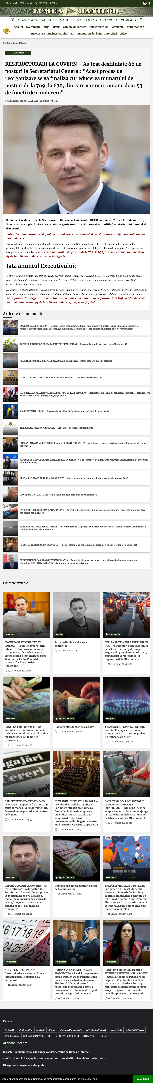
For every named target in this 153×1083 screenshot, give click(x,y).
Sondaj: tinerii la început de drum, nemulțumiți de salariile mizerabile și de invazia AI (54, 1058)
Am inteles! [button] (143, 1079)
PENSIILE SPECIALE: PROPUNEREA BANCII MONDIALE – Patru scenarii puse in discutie (66, 361)
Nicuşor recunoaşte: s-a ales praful (24, 1065)
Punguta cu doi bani (89, 33)
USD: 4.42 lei (10, 3)
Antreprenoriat (98, 27)
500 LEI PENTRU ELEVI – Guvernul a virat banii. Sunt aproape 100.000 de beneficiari (64, 411)
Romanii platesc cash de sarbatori (75, 727)
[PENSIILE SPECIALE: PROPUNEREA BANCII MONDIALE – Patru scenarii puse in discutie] (10, 360)
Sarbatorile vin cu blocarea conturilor (71, 644)
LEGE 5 (53, 3)
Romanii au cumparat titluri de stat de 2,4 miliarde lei (76, 887)
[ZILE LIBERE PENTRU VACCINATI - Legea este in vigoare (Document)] (10, 427)
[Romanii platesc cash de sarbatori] (76, 700)
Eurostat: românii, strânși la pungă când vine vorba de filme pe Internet (46, 1052)
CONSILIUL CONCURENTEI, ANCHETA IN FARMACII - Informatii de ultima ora (61, 377)
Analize (18, 27)
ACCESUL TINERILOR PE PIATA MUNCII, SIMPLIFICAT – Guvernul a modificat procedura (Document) (73, 344)
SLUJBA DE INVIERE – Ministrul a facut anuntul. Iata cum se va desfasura (58, 494)
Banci (56, 27)
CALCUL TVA (41, 3)
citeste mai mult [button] (89, 1079)
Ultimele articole (15, 583)
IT (72, 33)
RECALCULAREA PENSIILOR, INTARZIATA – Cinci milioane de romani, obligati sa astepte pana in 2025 (74, 478)
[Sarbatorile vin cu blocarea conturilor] (76, 615)
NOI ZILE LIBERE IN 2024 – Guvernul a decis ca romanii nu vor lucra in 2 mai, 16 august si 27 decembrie (25, 975)
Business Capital (57, 33)
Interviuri (110, 33)
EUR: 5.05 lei (26, 3)
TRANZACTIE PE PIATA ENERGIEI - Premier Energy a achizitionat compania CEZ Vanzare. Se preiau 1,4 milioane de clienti (126, 732)
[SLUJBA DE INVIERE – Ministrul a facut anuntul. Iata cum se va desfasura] (10, 494)
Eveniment (33, 27)
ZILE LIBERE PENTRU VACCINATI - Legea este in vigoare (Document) (56, 427)
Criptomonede (135, 27)
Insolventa (38, 33)
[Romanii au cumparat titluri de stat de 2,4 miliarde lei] (76, 858)
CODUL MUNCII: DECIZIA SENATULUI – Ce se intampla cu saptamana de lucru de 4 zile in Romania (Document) (78, 545)
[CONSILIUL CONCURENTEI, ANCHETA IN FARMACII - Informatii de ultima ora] (10, 377)
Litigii (46, 27)
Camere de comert (74, 27)
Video (123, 33)
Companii (117, 27)
